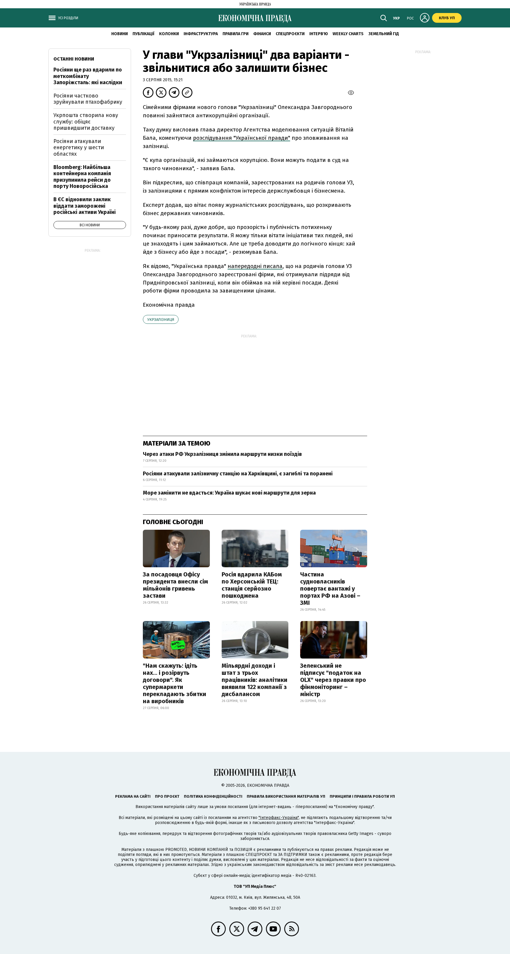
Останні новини (73, 59)
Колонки (169, 33)
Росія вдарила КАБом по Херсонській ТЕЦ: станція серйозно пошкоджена (252, 585)
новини (119, 33)
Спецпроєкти (290, 33)
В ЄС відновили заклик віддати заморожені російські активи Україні (84, 205)
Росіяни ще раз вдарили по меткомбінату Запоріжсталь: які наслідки (87, 76)
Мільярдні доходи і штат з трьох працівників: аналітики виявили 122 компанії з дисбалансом (254, 680)
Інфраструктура (201, 33)
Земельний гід (383, 33)
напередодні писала (255, 266)
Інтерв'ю (318, 33)
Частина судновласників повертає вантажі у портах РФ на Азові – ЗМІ (330, 588)
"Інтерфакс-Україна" (279, 817)
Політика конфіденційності (213, 796)
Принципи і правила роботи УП (362, 796)
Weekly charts (348, 33)
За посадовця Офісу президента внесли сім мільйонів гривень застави (175, 585)
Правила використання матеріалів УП (286, 796)
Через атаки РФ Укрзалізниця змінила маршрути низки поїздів (222, 454)
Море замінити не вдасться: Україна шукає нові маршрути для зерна (229, 493)
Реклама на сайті (133, 796)
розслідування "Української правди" (241, 137)
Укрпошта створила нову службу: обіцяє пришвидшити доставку (85, 121)
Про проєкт (167, 796)
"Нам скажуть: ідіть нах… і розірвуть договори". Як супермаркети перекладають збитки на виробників (174, 683)
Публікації (143, 33)
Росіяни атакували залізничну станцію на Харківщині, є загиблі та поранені (238, 473)
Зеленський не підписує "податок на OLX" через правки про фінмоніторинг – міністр (333, 680)
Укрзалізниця (160, 319)
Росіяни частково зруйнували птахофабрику (87, 98)
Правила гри (236, 33)
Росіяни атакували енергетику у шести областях (78, 147)
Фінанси (262, 33)
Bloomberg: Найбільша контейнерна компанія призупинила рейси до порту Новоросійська (82, 177)
